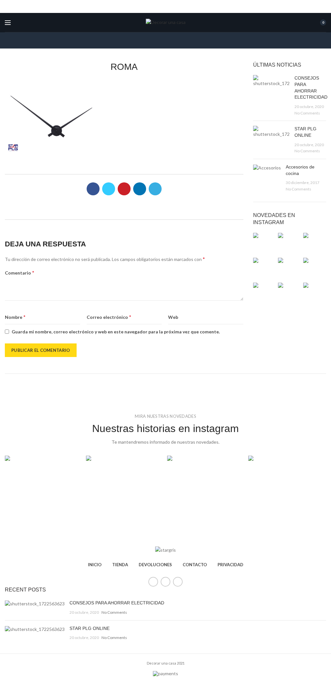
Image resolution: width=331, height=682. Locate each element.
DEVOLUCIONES (155, 564)
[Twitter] (108, 188)
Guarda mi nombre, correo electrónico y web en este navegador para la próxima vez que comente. (116, 331)
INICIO (94, 564)
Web (173, 317)
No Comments (307, 113)
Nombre (15, 317)
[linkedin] (139, 188)
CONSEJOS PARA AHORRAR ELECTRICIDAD (116, 602)
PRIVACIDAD (230, 564)
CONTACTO (195, 564)
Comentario (19, 272)
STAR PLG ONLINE (89, 628)
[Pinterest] (124, 188)
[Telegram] (155, 188)
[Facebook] (93, 188)
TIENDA (120, 564)
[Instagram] (178, 582)
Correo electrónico (109, 317)
